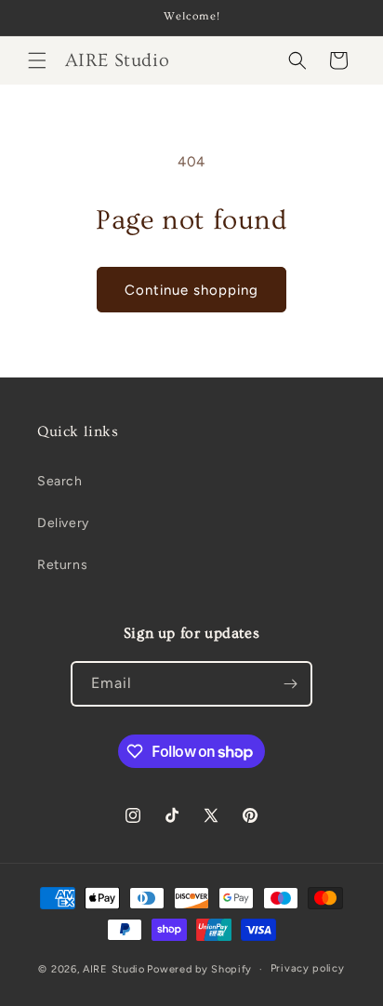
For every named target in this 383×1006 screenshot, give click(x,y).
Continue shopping (191, 290)
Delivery (63, 523)
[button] (37, 60)
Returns (62, 565)
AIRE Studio (114, 969)
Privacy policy (308, 968)
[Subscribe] (290, 684)
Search (60, 481)
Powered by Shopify (199, 969)
